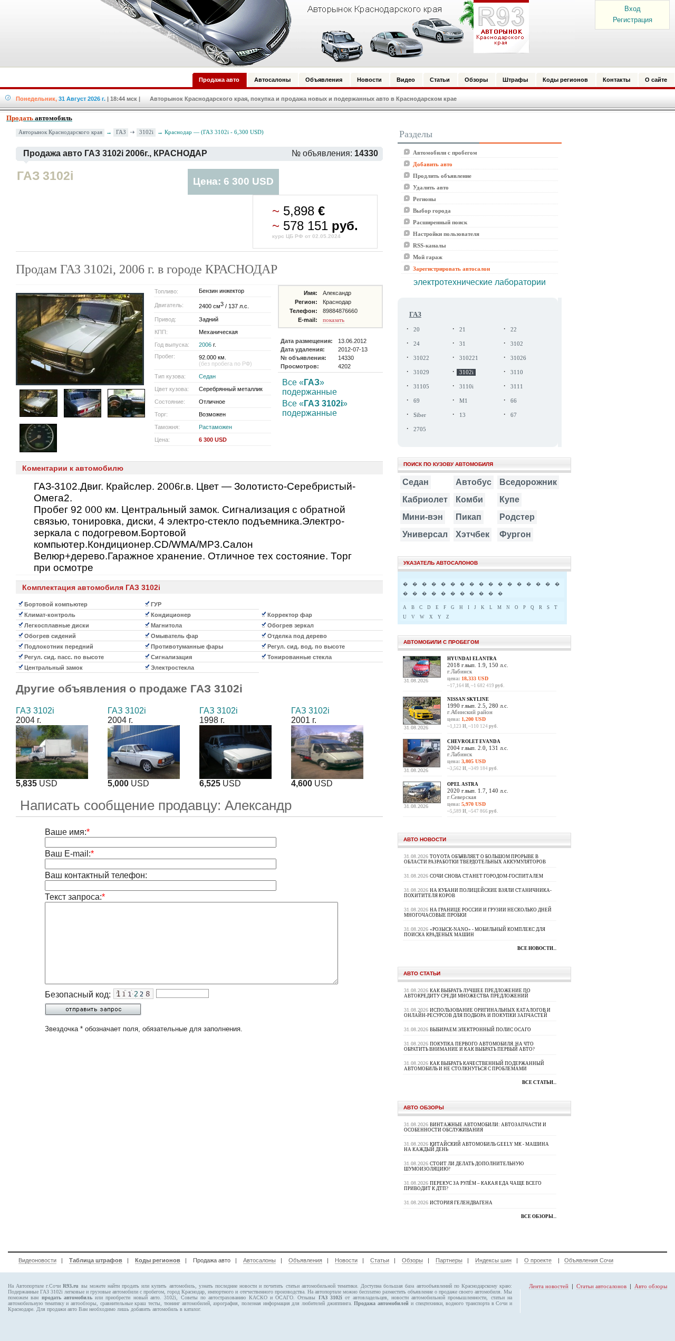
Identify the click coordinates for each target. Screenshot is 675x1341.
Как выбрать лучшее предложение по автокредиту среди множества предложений (467, 993)
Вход (632, 9)
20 (416, 329)
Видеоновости (37, 1260)
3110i (466, 386)
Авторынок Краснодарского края (60, 132)
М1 (463, 401)
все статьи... (539, 1082)
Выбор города (432, 210)
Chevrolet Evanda (473, 741)
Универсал (425, 534)
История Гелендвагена (461, 1202)
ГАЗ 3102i (35, 710)
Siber (419, 415)
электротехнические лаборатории (479, 282)
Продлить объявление (442, 176)
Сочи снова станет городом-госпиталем (486, 876)
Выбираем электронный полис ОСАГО (480, 1029)
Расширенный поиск (440, 222)
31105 (421, 386)
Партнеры (449, 1260)
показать (333, 320)
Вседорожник (528, 482)
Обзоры (412, 1260)
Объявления (305, 1260)
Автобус (473, 482)
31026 (518, 358)
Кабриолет (425, 499)
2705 (419, 429)
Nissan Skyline (468, 699)
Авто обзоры (650, 1286)
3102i (146, 132)
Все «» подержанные (309, 387)
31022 (421, 358)
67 (513, 415)
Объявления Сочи (588, 1260)
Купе (509, 499)
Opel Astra (462, 784)
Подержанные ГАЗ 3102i (35, 1292)
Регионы (424, 199)
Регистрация (632, 20)
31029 (421, 372)
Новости (346, 1260)
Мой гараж (427, 257)
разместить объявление (407, 1292)
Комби (469, 499)
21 (462, 329)
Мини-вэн (422, 516)
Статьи (379, 1260)
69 (416, 401)
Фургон (515, 534)
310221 (468, 358)
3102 (516, 344)
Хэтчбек (472, 534)
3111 (516, 386)
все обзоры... (538, 1216)
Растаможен (215, 427)
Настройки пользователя (446, 234)
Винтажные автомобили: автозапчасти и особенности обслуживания (475, 1127)
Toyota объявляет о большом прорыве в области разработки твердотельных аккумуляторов (475, 859)
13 (462, 415)
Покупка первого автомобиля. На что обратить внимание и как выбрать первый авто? (469, 1046)
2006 (205, 344)
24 (416, 344)
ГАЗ (121, 132)
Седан (207, 376)
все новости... (536, 948)
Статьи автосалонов (601, 1286)
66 (513, 401)
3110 (516, 372)
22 (513, 329)
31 (462, 344)
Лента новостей (548, 1286)
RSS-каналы (429, 245)
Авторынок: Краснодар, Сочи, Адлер (311, 33)
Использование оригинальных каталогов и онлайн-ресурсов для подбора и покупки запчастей (477, 1012)
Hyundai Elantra (472, 658)
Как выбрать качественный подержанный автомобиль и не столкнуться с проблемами (474, 1066)
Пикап (468, 516)
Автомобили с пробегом (445, 152)
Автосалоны (259, 1260)
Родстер (517, 516)
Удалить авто (431, 187)
